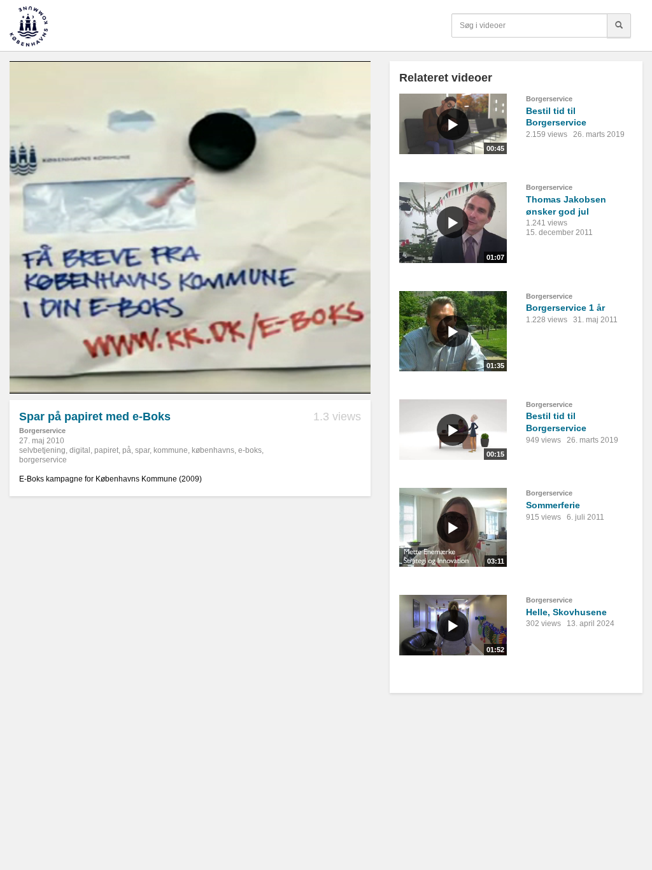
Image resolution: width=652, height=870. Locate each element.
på (126, 450)
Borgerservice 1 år (565, 308)
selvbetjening (42, 450)
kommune (170, 450)
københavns (213, 450)
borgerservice (43, 459)
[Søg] (619, 25)
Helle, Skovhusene (566, 612)
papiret (106, 450)
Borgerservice (42, 430)
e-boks (250, 450)
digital (79, 450)
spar (142, 450)
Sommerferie (553, 505)
